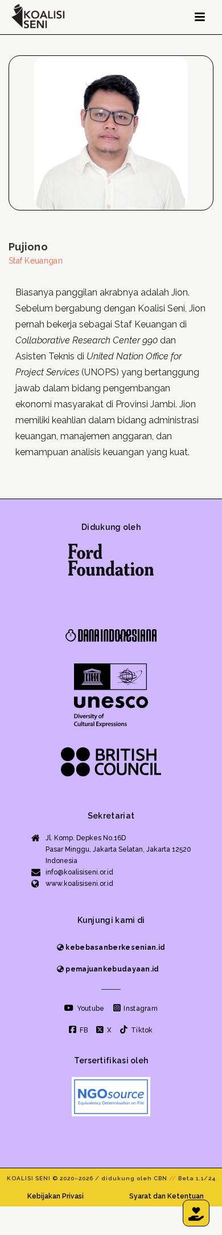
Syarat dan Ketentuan (166, 1196)
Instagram (140, 1009)
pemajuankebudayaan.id (111, 969)
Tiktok (141, 1030)
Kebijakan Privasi (55, 1196)
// (172, 1178)
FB (83, 1030)
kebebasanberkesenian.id (114, 947)
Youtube (89, 1009)
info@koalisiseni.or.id (79, 872)
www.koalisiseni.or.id (79, 884)
